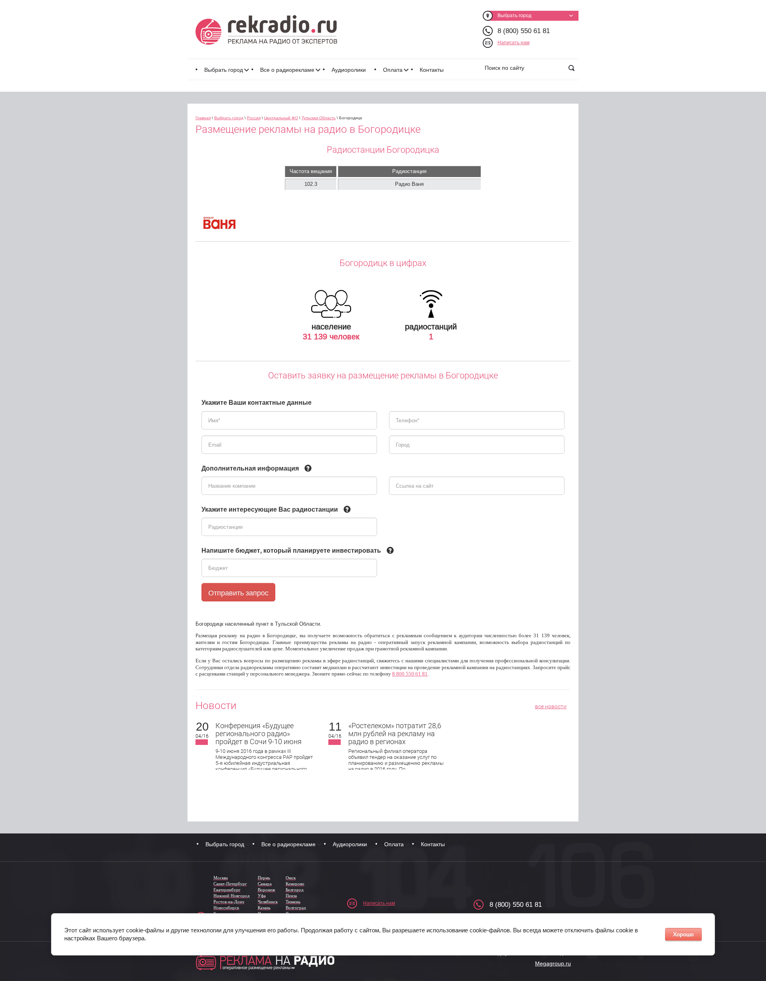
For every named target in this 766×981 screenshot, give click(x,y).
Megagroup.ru (553, 963)
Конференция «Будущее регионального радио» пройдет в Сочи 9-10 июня (258, 733)
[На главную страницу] (266, 30)
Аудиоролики (349, 70)
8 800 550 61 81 (410, 674)
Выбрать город (223, 70)
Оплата (393, 70)
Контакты (432, 70)
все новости (551, 706)
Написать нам (513, 42)
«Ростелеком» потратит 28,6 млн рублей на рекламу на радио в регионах (394, 733)
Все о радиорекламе (287, 70)
